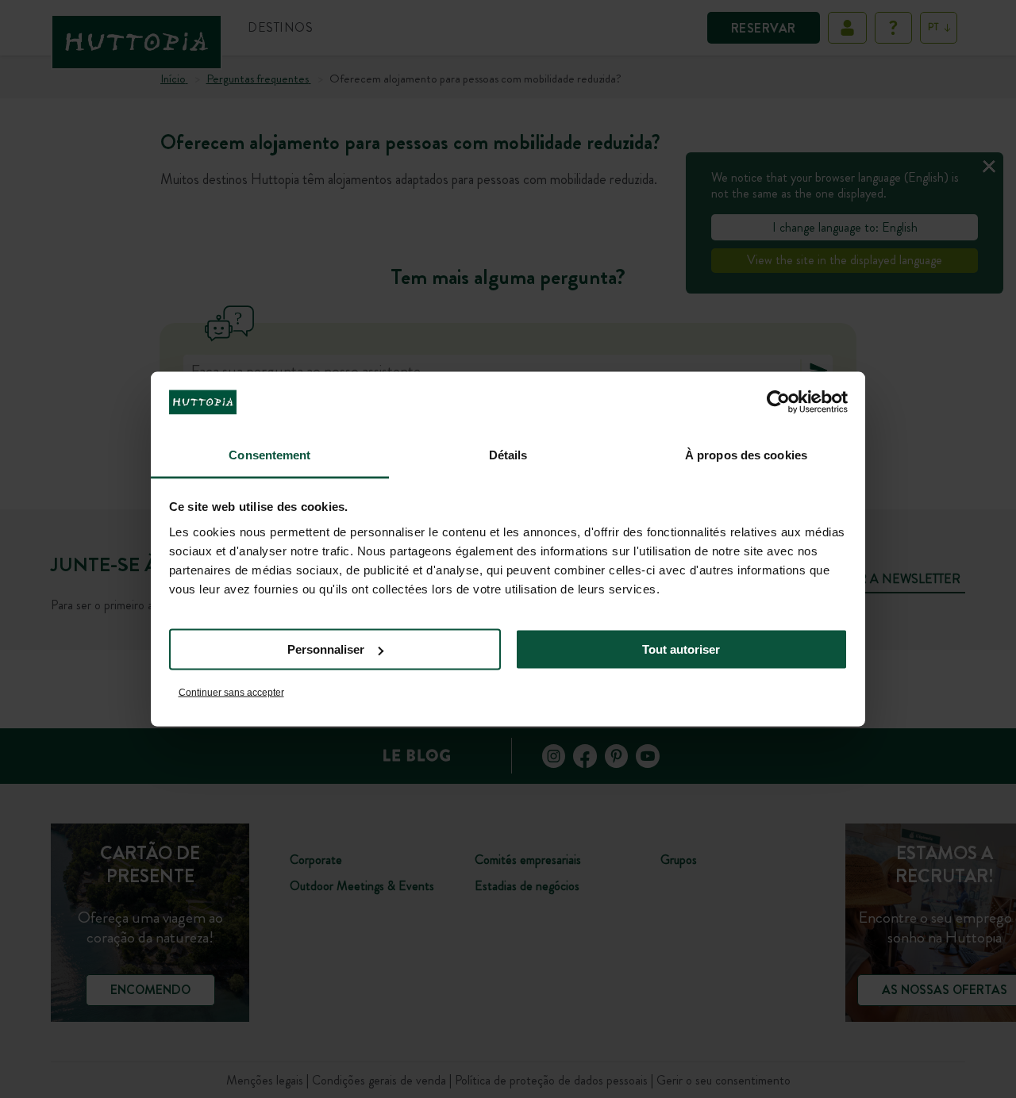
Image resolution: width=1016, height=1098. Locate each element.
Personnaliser (325, 649)
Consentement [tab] (269, 454)
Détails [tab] (508, 454)
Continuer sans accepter (231, 691)
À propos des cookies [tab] (746, 454)
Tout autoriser (681, 649)
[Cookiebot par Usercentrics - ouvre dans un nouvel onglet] (778, 402)
